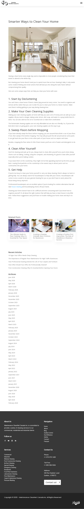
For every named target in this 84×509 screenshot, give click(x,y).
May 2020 (11, 397)
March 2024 (12, 359)
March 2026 (12, 287)
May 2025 (11, 318)
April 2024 (11, 356)
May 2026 (11, 280)
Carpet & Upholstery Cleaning (13, 478)
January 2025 (12, 331)
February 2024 (13, 362)
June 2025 (11, 315)
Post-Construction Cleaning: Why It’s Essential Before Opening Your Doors (33, 268)
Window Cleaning (9, 459)
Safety (46, 437)
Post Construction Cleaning (12, 461)
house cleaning (17, 187)
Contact (46, 439)
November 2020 (13, 387)
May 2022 (11, 365)
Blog (45, 431)
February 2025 (13, 328)
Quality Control (48, 433)
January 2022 (12, 372)
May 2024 (11, 353)
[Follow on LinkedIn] (15, 440)
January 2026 (12, 293)
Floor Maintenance (9, 476)
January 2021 (12, 384)
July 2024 (11, 346)
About (46, 428)
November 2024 (13, 334)
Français (46, 441)
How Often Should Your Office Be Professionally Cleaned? (27, 265)
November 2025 (13, 299)
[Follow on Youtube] (8, 440)
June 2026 (11, 277)
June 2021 (11, 378)
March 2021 (12, 381)
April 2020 (11, 400)
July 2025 (11, 312)
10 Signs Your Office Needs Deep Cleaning (22, 255)
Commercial (7, 455)
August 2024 (12, 343)
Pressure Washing (9, 480)
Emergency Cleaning (10, 467)
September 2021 (13, 375)
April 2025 (11, 321)
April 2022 (11, 368)
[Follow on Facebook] (5, 440)
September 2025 (13, 306)
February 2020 (13, 403)
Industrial (7, 457)
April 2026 (11, 284)
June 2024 (11, 349)
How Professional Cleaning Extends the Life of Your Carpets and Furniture (32, 262)
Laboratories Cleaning (10, 474)
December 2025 (13, 296)
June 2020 (11, 394)
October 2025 (13, 302)
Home (46, 426)
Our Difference (48, 435)
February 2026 (13, 290)
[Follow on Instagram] (12, 440)
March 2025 (12, 324)
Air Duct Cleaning (9, 463)
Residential (7, 470)
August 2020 (12, 390)
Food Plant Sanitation (10, 472)
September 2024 (13, 340)
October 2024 (13, 337)
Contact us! (51, 482)
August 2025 (12, 309)
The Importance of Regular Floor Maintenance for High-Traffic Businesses (33, 258)
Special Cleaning (9, 465)
